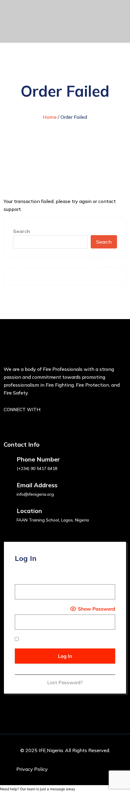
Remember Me (36, 639)
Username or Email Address (45, 578)
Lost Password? (65, 682)
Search (21, 231)
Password (26, 609)
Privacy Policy (32, 769)
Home (50, 117)
